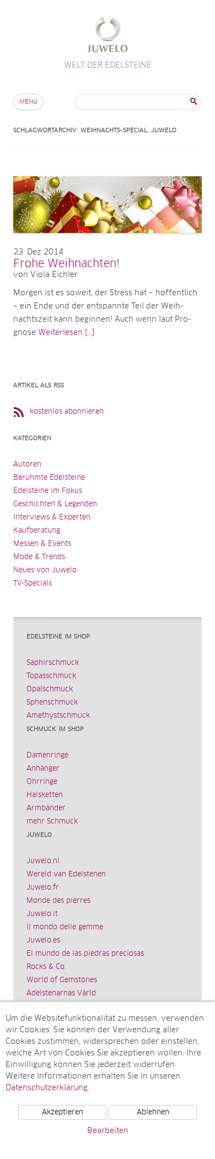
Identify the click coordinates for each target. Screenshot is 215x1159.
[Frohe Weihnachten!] (107, 244)
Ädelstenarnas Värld (61, 993)
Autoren (27, 464)
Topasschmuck (51, 676)
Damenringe (47, 755)
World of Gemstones (61, 980)
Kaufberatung (36, 530)
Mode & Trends (39, 557)
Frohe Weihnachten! (66, 263)
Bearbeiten (107, 1131)
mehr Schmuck (52, 821)
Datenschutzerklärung (47, 1088)
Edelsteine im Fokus (47, 491)
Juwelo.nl (43, 861)
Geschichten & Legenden (55, 504)
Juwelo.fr (42, 887)
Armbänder (46, 808)
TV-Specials (32, 583)
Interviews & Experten (51, 517)
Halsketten (44, 795)
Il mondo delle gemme (64, 927)
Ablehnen (153, 1112)
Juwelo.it (42, 914)
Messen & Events (42, 544)
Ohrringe (41, 782)
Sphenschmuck (52, 702)
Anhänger (43, 768)
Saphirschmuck (52, 663)
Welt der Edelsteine (108, 36)
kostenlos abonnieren (67, 411)
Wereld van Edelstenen (66, 874)
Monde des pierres (58, 901)
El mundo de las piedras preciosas (85, 953)
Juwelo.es (43, 940)
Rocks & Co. (46, 967)
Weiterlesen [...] (66, 333)
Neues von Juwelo (45, 570)
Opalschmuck (49, 689)
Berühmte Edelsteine (49, 477)
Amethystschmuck (58, 715)
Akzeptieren (62, 1112)
